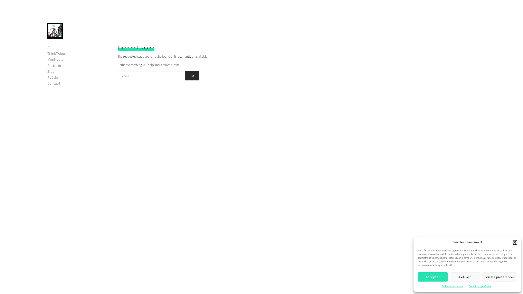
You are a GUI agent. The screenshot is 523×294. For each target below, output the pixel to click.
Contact (53, 83)
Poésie (52, 77)
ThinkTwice (56, 53)
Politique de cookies (452, 286)
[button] (515, 242)
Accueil (53, 48)
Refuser (465, 277)
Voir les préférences (500, 277)
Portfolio (54, 65)
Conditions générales (480, 286)
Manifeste (55, 59)
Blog (51, 71)
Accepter (433, 277)
